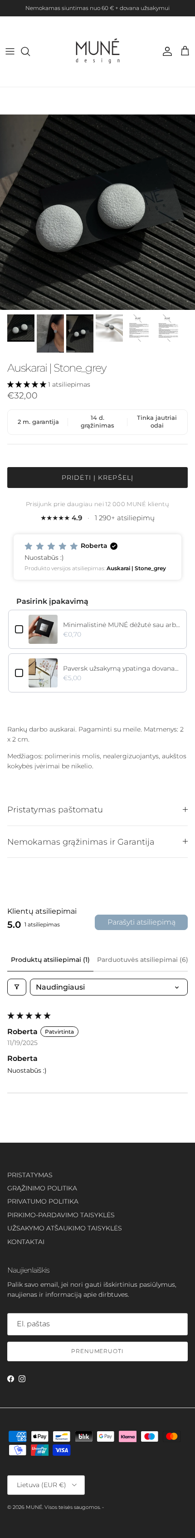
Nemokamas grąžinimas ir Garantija (81, 841)
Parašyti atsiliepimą (141, 922)
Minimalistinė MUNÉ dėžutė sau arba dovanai (121, 625)
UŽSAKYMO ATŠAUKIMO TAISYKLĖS (64, 1228)
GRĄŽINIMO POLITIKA (42, 1188)
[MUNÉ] (97, 51)
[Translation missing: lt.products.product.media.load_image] (97, 212)
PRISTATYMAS (30, 1175)
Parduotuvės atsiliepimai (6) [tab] (142, 960)
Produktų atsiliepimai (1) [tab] (50, 960)
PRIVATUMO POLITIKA (42, 1201)
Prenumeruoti (97, 1351)
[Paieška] (30, 51)
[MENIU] (10, 51)
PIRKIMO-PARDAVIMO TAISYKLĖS (61, 1215)
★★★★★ (97, 517)
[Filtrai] (16, 987)
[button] (27, 384)
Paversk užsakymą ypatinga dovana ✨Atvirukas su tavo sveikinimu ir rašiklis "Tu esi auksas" (121, 668)
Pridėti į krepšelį (97, 477)
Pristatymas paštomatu (55, 809)
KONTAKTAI (25, 1242)
